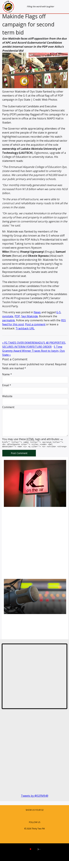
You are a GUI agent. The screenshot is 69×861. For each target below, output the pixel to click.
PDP (17, 316)
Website (7, 396)
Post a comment (35, 324)
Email (5, 385)
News (37, 312)
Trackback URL (25, 328)
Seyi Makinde (29, 316)
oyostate (7, 316)
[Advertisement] (34, 543)
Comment (8, 407)
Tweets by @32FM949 (34, 796)
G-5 (58, 312)
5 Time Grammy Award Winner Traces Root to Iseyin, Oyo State (33, 351)
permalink (8, 320)
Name (6, 374)
